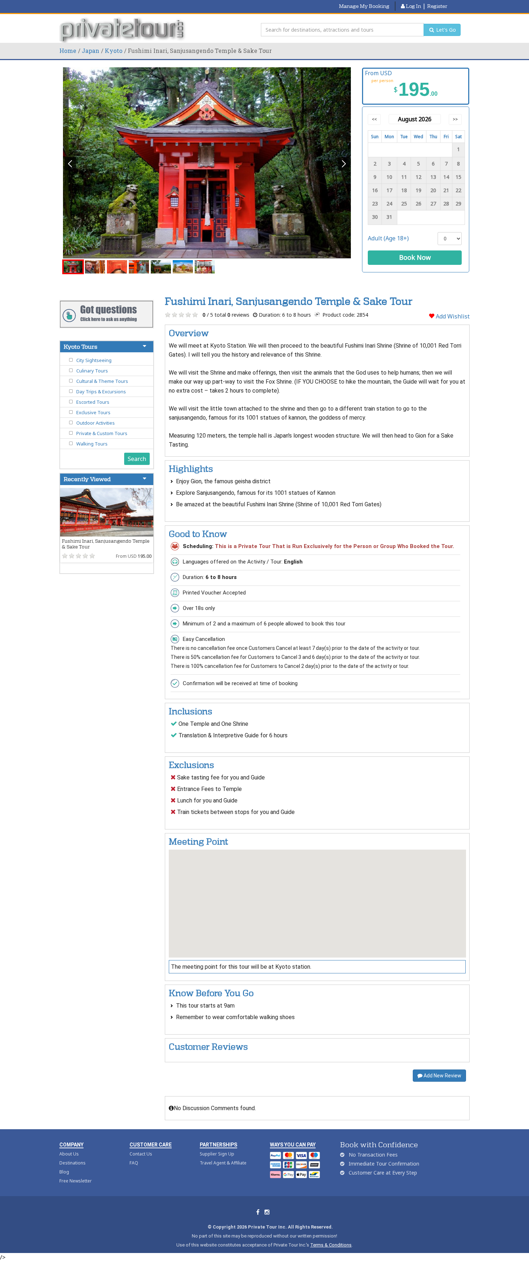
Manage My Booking (364, 6)
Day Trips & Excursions (101, 391)
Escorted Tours (92, 402)
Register (437, 6)
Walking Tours (92, 443)
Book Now (415, 257)
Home (67, 50)
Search (137, 459)
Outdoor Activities (95, 423)
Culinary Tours (92, 370)
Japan (90, 50)
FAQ (134, 1163)
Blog (64, 1172)
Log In (413, 6)
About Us (69, 1154)
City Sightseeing (94, 360)
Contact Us (141, 1154)
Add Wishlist (452, 316)
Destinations (72, 1163)
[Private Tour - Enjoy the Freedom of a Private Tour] (123, 30)
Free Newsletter (75, 1181)
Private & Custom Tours (101, 433)
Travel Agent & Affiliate (223, 1163)
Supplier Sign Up (217, 1154)
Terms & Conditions (331, 1245)
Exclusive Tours (93, 412)
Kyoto (113, 50)
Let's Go (445, 29)
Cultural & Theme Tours (102, 381)
